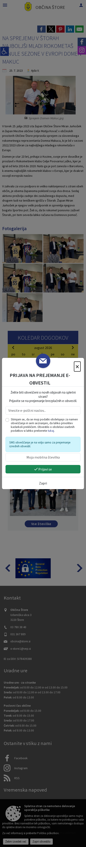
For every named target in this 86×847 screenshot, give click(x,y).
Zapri (43, 483)
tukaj (51, 431)
